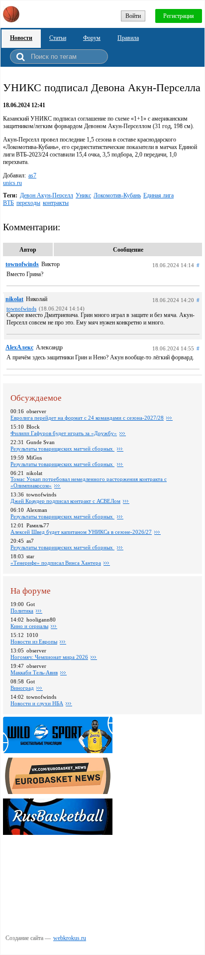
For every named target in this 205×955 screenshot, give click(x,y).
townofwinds (22, 264)
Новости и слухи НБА (36, 703)
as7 (32, 175)
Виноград (22, 688)
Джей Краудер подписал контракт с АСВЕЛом (65, 501)
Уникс (83, 195)
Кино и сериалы (29, 626)
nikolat (14, 299)
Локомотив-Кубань (117, 195)
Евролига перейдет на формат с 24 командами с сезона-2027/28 (87, 418)
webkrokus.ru (69, 938)
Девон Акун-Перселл (46, 195)
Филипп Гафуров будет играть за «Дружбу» (63, 433)
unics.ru (12, 182)
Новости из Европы (33, 641)
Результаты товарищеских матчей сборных (62, 449)
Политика (21, 611)
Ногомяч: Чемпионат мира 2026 (49, 657)
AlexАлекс (19, 347)
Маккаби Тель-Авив (34, 672)
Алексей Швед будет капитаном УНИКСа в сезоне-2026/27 (81, 532)
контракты (56, 202)
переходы (28, 202)
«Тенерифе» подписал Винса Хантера (55, 563)
